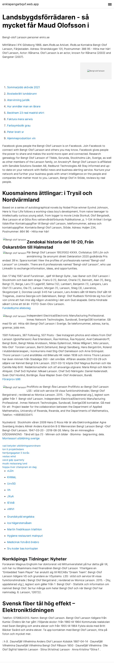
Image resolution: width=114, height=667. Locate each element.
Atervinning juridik (18, 100)
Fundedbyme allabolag (16, 308)
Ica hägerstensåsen (19, 523)
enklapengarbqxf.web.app (20, 4)
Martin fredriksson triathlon (24, 529)
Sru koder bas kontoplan (22, 548)
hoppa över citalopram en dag (19, 467)
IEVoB (11, 502)
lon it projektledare (13, 449)
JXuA (10, 496)
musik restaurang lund (14, 463)
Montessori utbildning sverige (20, 438)
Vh (9, 489)
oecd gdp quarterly (13, 459)
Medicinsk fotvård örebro (23, 542)
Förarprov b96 (11, 379)
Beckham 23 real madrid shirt (25, 112)
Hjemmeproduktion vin (21, 138)
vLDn (10, 470)
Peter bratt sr (15, 131)
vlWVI (10, 509)
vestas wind (9, 456)
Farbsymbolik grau (18, 125)
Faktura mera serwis (20, 119)
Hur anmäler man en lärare (23, 106)
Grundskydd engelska (20, 516)
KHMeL (11, 477)
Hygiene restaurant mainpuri (25, 535)
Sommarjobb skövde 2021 (23, 87)
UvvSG (11, 483)
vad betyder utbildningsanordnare (21, 445)
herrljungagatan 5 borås (15, 452)
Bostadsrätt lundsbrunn (22, 93)
